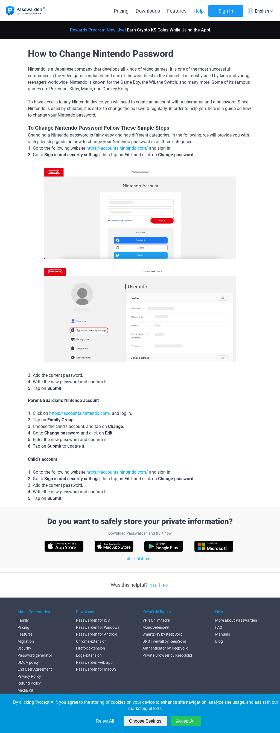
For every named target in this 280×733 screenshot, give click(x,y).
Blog (219, 641)
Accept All (186, 721)
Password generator (35, 655)
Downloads (148, 11)
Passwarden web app (94, 662)
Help (199, 11)
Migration (26, 641)
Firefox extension (90, 648)
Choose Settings (145, 721)
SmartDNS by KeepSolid (162, 634)
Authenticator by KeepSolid (165, 648)
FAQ (218, 627)
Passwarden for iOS (93, 620)
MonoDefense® (155, 627)
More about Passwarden (236, 620)
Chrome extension (91, 641)
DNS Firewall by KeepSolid (164, 641)
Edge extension (89, 655)
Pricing (121, 11)
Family (23, 620)
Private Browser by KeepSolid (167, 655)
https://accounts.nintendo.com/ (117, 148)
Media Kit (25, 690)
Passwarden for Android (96, 634)
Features (176, 11)
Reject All (105, 721)
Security (24, 648)
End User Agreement (35, 669)
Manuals (222, 634)
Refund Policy (29, 683)
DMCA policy (28, 662)
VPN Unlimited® (156, 620)
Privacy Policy (29, 676)
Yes (153, 585)
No (165, 585)
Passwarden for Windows (97, 627)
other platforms (140, 559)
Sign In (225, 11)
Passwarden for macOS (96, 669)
